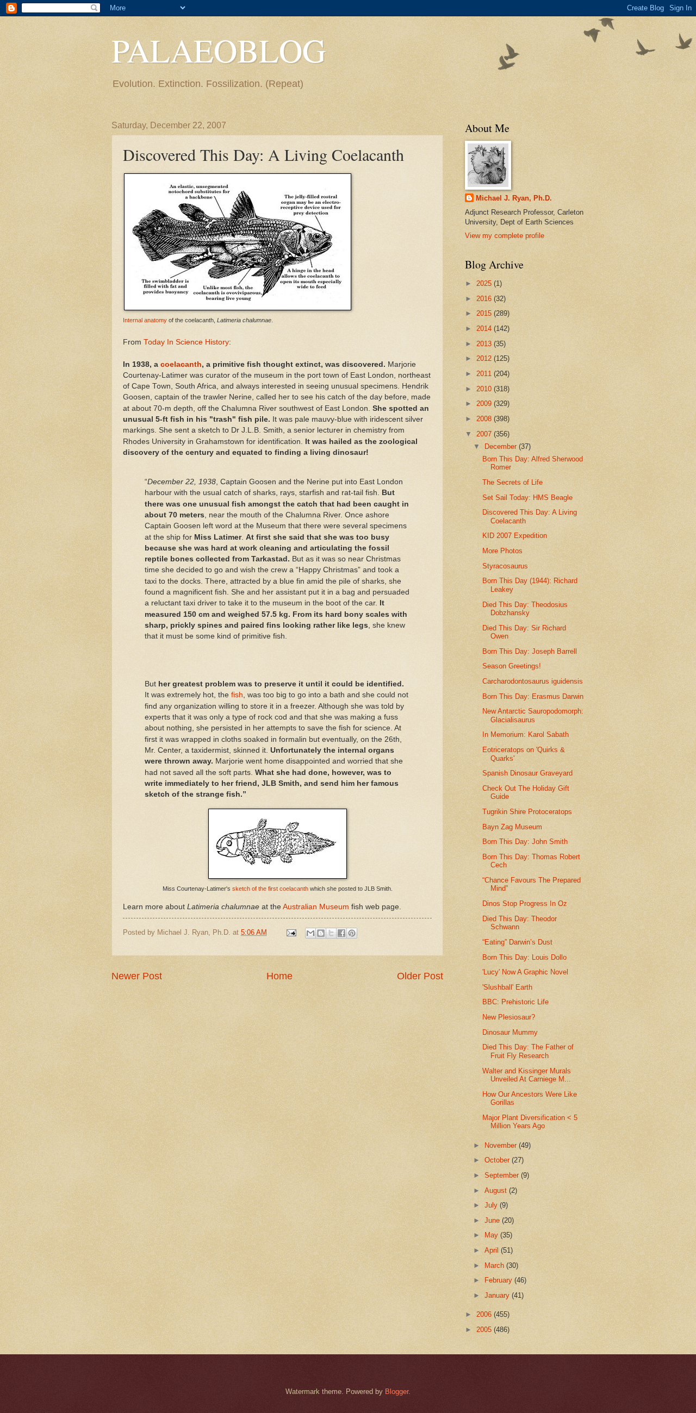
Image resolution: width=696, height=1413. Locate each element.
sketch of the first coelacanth (270, 888)
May (492, 1235)
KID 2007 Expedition (514, 536)
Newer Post (136, 976)
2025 (485, 283)
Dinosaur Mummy (510, 1032)
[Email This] (310, 933)
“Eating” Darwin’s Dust (517, 942)
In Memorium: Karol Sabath (525, 734)
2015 (485, 313)
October (498, 1160)
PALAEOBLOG (218, 50)
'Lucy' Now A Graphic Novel (525, 972)
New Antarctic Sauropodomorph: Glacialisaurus (532, 715)
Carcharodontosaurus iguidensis (532, 681)
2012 (485, 358)
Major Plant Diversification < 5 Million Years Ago (529, 1122)
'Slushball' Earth (507, 987)
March (495, 1265)
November (501, 1145)
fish (237, 695)
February (499, 1280)
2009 (485, 403)
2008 (485, 419)
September (502, 1175)
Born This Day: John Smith (525, 841)
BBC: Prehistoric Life (515, 1002)
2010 (485, 389)
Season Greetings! (511, 666)
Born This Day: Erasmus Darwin (532, 696)
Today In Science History (186, 342)
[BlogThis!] (320, 933)
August (496, 1190)
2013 (485, 344)
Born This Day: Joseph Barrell (529, 651)
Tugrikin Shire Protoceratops (527, 812)
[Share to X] (331, 933)
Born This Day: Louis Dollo (524, 957)
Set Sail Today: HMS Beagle (527, 497)
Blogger (396, 1391)
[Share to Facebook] (341, 933)
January (498, 1295)
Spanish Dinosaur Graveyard (527, 773)
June (493, 1220)
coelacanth (181, 364)
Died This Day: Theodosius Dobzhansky (525, 609)
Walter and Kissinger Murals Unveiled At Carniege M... (526, 1075)
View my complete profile (504, 236)
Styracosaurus (505, 566)
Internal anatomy (145, 320)
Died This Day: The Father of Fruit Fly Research (528, 1051)
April (492, 1250)
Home (279, 976)
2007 (485, 434)
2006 (485, 1314)
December (501, 446)
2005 (485, 1330)
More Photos (502, 551)
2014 (485, 328)
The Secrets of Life (512, 482)
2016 (485, 299)
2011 (485, 374)
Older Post (420, 976)
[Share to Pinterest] (351, 933)
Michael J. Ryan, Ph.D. (514, 198)
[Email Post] (291, 932)
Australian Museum (316, 907)
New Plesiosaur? (508, 1017)
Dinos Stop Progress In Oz (524, 903)
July (492, 1205)
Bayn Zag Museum (512, 827)
